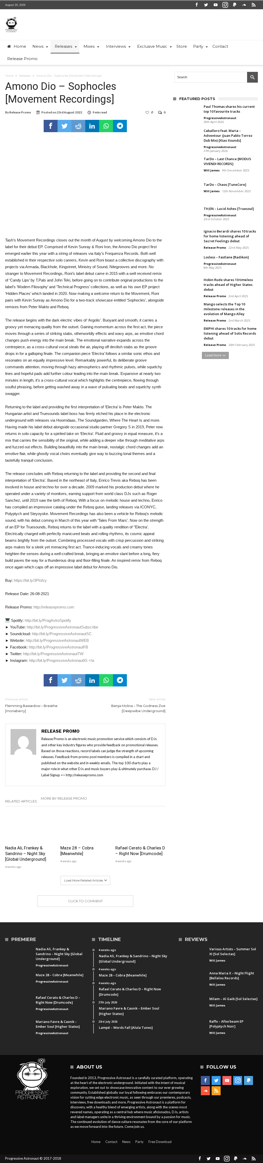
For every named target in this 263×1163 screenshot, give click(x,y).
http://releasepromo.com (53, 607)
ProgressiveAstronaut (220, 118)
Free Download (160, 1142)
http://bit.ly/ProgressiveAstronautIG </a (61, 660)
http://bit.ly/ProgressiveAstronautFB (58, 647)
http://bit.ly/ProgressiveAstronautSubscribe (62, 627)
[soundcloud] (244, 5)
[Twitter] (206, 5)
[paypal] (235, 5)
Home (9, 75)
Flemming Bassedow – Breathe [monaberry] (31, 705)
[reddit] (78, 126)
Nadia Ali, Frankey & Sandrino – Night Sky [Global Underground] (25, 853)
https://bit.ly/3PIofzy (30, 580)
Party (139, 1142)
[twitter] (64, 126)
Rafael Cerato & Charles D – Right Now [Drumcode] (140, 850)
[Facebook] (197, 5)
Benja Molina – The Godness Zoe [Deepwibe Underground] (138, 705)
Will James (212, 170)
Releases (25, 75)
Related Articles (21, 801)
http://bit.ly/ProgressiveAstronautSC (62, 634)
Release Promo (20, 112)
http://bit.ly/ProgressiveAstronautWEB (57, 640)
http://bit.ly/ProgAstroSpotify (48, 620)
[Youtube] (216, 5)
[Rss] (254, 5)
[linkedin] (92, 126)
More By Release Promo (64, 798)
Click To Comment (85, 901)
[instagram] (225, 5)
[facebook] (51, 126)
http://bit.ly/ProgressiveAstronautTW (53, 654)
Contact (111, 1142)
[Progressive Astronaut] (11, 17)
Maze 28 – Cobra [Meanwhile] (76, 850)
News (126, 1142)
